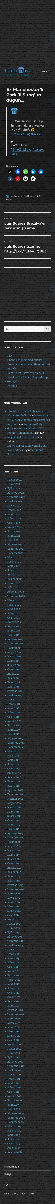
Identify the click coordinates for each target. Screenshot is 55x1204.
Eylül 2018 (13, 686)
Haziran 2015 (15, 841)
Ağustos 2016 (15, 790)
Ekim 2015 (13, 824)
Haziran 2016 (15, 798)
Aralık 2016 (14, 772)
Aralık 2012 (14, 971)
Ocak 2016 (13, 820)
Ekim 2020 (13, 583)
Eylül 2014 (13, 880)
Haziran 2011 (15, 1018)
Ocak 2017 (13, 768)
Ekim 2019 (13, 630)
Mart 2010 (13, 1083)
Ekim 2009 (13, 1104)
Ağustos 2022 (15, 492)
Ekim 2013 (13, 928)
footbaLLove (10, 1193)
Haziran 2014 (15, 893)
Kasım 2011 (14, 1001)
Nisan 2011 (13, 1027)
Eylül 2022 (13, 488)
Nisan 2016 (14, 807)
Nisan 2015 (14, 850)
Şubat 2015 (14, 859)
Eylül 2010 (13, 1057)
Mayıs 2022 (14, 505)
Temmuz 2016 (16, 794)
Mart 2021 (13, 565)
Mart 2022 (13, 514)
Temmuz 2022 (16, 496)
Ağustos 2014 (15, 884)
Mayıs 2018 (14, 699)
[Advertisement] (27, 34)
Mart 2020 (13, 609)
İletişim (8, 1174)
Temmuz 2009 (16, 1117)
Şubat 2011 (13, 1035)
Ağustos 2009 (15, 1113)
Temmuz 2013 (15, 940)
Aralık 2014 (14, 867)
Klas (10, 355)
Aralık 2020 (14, 574)
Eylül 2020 (13, 587)
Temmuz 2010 (15, 1065)
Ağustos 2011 (15, 1009)
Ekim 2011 (13, 1005)
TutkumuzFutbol (34, 424)
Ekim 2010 (13, 1053)
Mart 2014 (13, 906)
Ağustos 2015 (15, 833)
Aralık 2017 (14, 721)
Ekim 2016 (13, 781)
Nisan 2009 (14, 1130)
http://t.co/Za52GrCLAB (26, 134)
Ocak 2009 (13, 1143)
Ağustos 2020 (15, 591)
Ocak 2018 (13, 716)
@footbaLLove (21, 149)
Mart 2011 (13, 1031)
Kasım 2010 (14, 1048)
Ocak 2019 (13, 669)
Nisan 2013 (13, 953)
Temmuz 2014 (15, 889)
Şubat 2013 (13, 962)
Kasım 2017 (14, 725)
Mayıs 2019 (14, 652)
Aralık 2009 (14, 1096)
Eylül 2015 (13, 828)
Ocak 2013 (13, 966)
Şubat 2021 (14, 570)
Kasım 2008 (14, 1152)
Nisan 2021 (14, 561)
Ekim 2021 (13, 535)
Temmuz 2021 (15, 548)
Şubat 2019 (14, 665)
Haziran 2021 (15, 553)
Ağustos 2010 (15, 1061)
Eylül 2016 (13, 785)
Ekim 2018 (13, 682)
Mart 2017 (13, 759)
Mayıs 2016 (14, 803)
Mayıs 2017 (14, 751)
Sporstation (41, 415)
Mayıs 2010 (14, 1074)
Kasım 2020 (14, 578)
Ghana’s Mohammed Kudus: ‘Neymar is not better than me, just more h (28, 364)
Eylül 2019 (13, 634)
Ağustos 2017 (15, 738)
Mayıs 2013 (14, 949)
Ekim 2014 (13, 876)
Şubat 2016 (14, 815)
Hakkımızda (11, 1166)
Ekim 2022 (13, 484)
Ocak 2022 (13, 522)
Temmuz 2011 (15, 1014)
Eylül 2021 (13, 540)
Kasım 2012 (14, 975)
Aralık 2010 (14, 1044)
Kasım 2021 (14, 531)
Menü (45, 71)
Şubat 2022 (14, 518)
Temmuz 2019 (16, 643)
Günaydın (13, 381)
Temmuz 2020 (16, 596)
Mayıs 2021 (14, 557)
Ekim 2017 (13, 729)
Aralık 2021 (14, 527)
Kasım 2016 (14, 777)
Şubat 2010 (14, 1087)
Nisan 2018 (14, 703)
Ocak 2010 (13, 1091)
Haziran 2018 (15, 695)
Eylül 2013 (13, 932)
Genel (9, 199)
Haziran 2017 (15, 746)
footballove (16, 196)
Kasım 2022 (14, 479)
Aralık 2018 (14, 673)
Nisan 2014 (14, 902)
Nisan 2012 (14, 979)
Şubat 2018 (14, 712)
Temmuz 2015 (15, 837)
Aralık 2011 (13, 996)
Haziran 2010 (15, 1070)
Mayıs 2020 (14, 600)
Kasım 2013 (14, 923)
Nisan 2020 (14, 604)
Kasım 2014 (14, 871)
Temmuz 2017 (15, 742)
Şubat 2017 (13, 764)
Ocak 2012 (13, 992)
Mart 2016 (13, 811)
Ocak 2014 (13, 915)
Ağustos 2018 (15, 690)
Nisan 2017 (13, 755)
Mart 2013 (13, 958)
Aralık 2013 (14, 919)
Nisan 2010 (14, 1078)
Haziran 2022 (15, 501)
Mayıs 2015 (14, 846)
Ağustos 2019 (15, 639)
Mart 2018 (13, 708)
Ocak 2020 (13, 617)
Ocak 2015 (13, 863)
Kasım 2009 (14, 1100)
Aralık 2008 (14, 1147)
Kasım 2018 (14, 678)
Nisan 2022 (14, 509)
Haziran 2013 (15, 945)
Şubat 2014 (14, 910)
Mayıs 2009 (14, 1126)
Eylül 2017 (13, 734)
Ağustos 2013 (15, 936)
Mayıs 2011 (13, 1022)
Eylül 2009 (13, 1109)
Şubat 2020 (14, 613)
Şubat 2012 (14, 988)
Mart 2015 (13, 854)
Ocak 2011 (13, 1040)
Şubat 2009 (14, 1139)
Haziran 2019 (15, 647)
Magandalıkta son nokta (22, 437)
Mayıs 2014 (14, 897)
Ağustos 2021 (15, 544)
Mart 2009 (13, 1134)
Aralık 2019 (14, 621)
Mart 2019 (13, 660)
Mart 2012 (13, 984)
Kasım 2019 (14, 626)
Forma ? (12, 385)
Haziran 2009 (15, 1121)
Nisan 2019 (14, 656)
